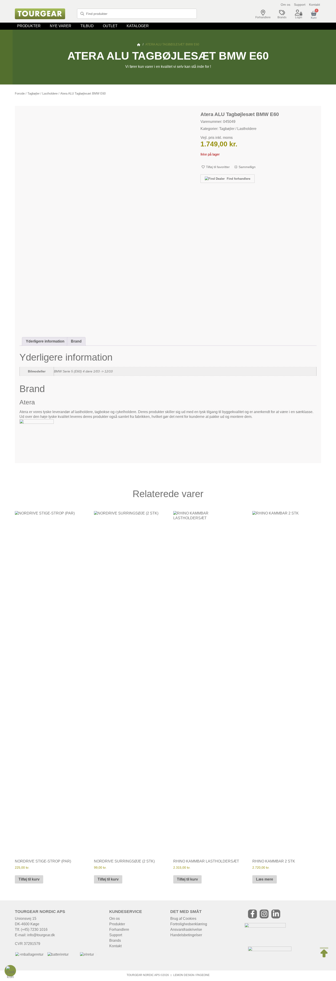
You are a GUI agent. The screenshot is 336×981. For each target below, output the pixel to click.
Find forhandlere (238, 178)
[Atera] (36, 423)
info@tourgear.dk (41, 935)
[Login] (299, 13)
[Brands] (282, 13)
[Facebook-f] (252, 914)
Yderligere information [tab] (45, 341)
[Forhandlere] (263, 13)
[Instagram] (264, 914)
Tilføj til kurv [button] (29, 879)
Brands (281, 17)
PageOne (203, 975)
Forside (20, 93)
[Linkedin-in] (275, 914)
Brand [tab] (76, 341)
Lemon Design (183, 975)
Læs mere (264, 879)
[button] (29, 26)
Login (298, 17)
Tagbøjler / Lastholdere (42, 93)
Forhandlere (263, 17)
